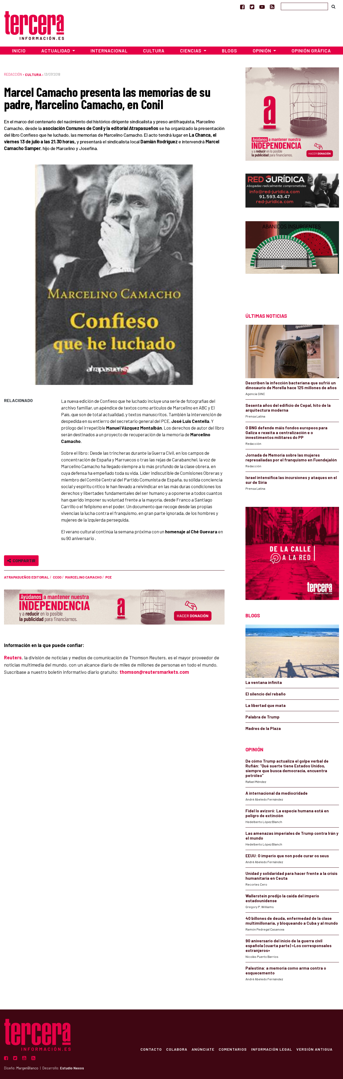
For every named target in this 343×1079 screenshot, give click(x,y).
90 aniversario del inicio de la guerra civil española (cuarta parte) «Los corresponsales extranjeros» (288, 945)
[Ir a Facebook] (242, 6)
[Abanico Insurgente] (292, 257)
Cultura (154, 50)
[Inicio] (34, 24)
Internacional (109, 50)
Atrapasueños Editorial (26, 577)
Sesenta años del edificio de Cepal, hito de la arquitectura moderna (288, 407)
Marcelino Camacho (83, 577)
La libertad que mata (265, 705)
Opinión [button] (262, 50)
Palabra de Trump (262, 716)
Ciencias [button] (191, 50)
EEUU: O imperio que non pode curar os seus (287, 855)
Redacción (13, 74)
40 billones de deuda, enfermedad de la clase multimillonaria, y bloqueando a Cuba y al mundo (291, 920)
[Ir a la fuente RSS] (272, 6)
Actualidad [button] (56, 50)
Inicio (19, 50)
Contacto (151, 1049)
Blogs (229, 50)
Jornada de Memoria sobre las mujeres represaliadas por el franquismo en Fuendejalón (291, 457)
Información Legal (271, 1049)
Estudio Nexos (72, 1068)
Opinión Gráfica (311, 50)
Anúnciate (203, 1049)
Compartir (23, 560)
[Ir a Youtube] (262, 6)
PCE (108, 577)
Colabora (176, 1049)
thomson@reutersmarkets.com (154, 672)
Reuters (13, 657)
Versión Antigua (314, 1049)
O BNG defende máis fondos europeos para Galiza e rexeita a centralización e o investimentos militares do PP (286, 432)
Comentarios (233, 1049)
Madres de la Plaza (263, 728)
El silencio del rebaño (265, 693)
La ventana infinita (263, 682)
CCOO (57, 577)
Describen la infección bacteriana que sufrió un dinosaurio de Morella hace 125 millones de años (291, 385)
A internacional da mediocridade (276, 793)
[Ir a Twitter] (252, 6)
